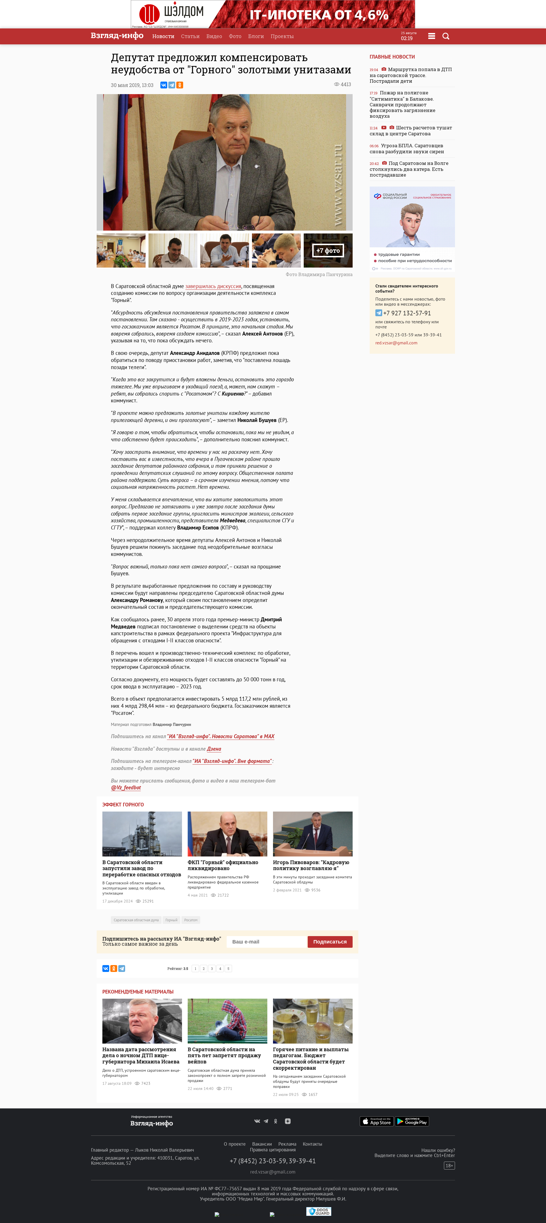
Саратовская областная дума (136, 920)
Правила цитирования (273, 1150)
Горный (171, 920)
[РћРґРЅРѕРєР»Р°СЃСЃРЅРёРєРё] (179, 85)
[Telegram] (171, 85)
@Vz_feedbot (126, 787)
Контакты (312, 1144)
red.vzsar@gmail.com (396, 342)
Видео (214, 36)
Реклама (287, 1144)
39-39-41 (432, 335)
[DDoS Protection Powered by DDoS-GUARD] (318, 1214)
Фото (235, 36)
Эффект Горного (123, 804)
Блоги (256, 36)
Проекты (282, 36)
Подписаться (330, 942)
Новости (163, 36)
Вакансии (262, 1144)
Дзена (214, 748)
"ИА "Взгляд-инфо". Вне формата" (232, 761)
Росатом (190, 920)
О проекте (235, 1144)
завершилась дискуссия (213, 286)
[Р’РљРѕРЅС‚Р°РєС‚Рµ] (163, 85)
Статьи (190, 36)
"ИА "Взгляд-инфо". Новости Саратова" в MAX (220, 736)
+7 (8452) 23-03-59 (394, 335)
